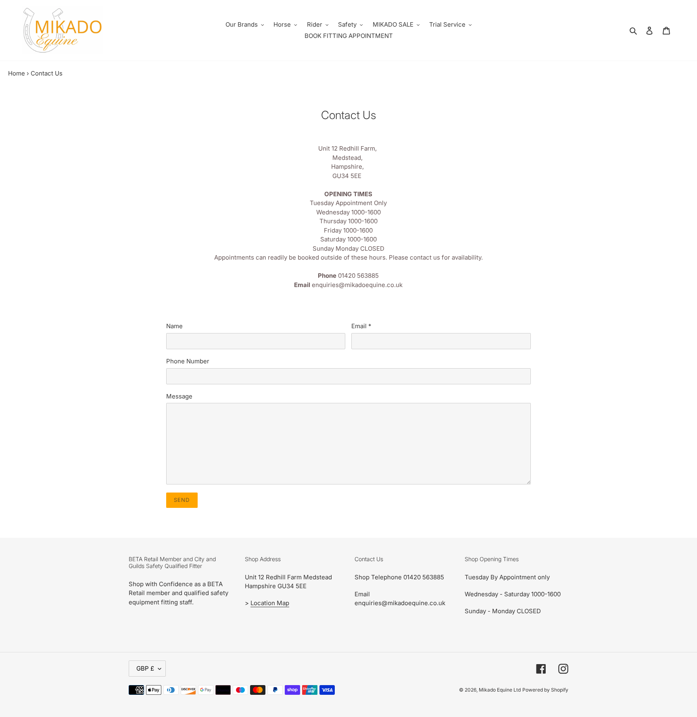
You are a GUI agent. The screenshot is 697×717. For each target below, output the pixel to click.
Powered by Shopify (545, 690)
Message (179, 396)
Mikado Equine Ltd (500, 690)
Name (174, 326)
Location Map (269, 603)
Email (361, 326)
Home (16, 73)
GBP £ (145, 668)
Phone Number (187, 361)
